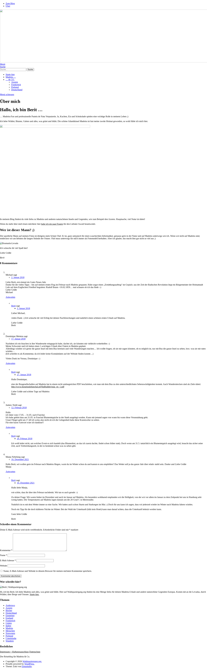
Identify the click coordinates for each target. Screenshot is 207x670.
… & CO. (10, 79)
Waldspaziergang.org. (32, 661)
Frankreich (16, 84)
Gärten (9, 623)
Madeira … (11, 77)
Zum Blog (10, 3)
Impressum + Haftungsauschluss (14, 652)
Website (3, 565)
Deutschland (16, 89)
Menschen (10, 631)
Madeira (9, 628)
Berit (13, 306)
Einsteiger (10, 615)
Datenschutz (34, 652)
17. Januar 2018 (18, 339)
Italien (8, 625)
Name (3, 555)
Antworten (10, 297)
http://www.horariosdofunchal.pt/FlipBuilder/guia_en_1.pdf (37, 387)
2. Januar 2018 (17, 277)
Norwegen (10, 633)
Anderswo (10, 605)
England (9, 618)
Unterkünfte (11, 638)
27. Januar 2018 (24, 374)
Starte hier (10, 74)
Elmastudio (27, 666)
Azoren (14, 82)
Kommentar (6, 550)
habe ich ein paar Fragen (52, 224)
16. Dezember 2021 (20, 459)
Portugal (15, 87)
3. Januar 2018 (23, 308)
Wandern (10, 641)
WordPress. (29, 664)
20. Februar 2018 (24, 438)
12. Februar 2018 (19, 407)
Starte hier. (34, 594)
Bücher (9, 610)
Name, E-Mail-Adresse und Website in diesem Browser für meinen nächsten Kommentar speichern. (47, 571)
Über (8, 6)
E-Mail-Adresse (8, 560)
